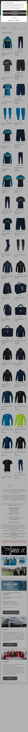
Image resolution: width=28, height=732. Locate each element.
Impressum (17, 20)
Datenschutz (11, 20)
